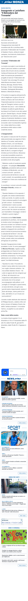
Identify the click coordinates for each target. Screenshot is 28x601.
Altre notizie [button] (22, 423)
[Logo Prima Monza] (14, 2)
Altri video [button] (23, 515)
